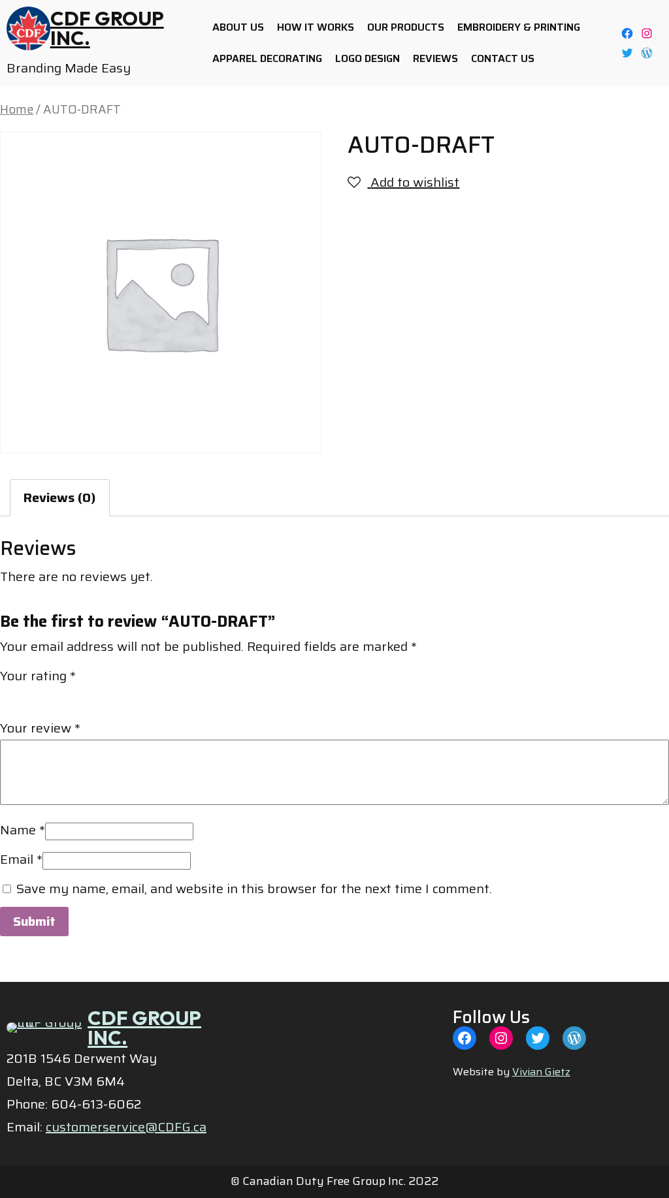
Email (21, 859)
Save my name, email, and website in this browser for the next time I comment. (254, 888)
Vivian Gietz (541, 1072)
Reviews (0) (60, 497)
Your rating (38, 675)
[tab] (60, 497)
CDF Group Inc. (107, 28)
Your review (40, 727)
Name (22, 829)
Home (16, 109)
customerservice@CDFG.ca (126, 1126)
